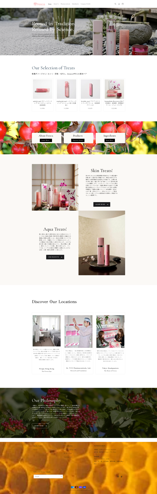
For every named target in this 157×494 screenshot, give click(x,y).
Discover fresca (78, 140)
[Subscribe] (61, 476)
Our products (53, 257)
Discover (37, 40)
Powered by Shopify (87, 490)
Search (35, 450)
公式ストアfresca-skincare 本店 (76, 490)
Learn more (100, 204)
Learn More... (45, 140)
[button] (115, 4)
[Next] (49, 88)
